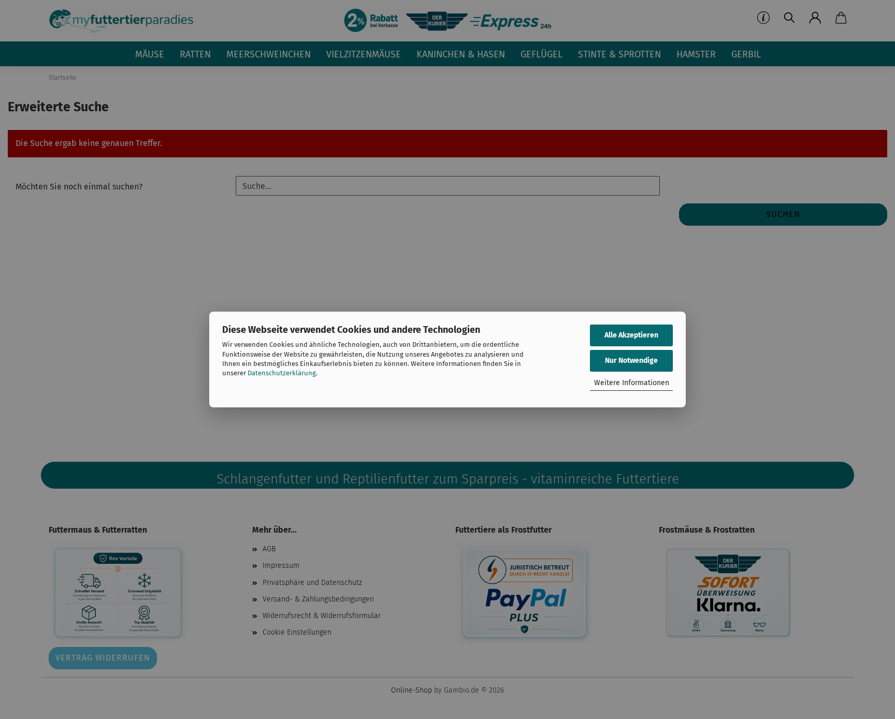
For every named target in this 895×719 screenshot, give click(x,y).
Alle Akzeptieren (631, 335)
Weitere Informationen (631, 382)
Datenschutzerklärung (282, 373)
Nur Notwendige (631, 360)
